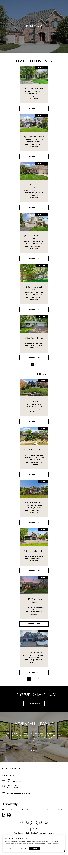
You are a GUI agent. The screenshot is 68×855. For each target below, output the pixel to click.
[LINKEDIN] (31, 823)
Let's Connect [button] (34, 750)
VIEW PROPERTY (34, 108)
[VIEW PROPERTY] (34, 107)
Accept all (34, 848)
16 (39, 679)
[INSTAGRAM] (27, 823)
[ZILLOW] (46, 823)
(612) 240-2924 (12, 787)
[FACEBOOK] (22, 823)
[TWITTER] (36, 823)
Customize (22, 848)
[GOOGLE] (41, 823)
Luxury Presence (47, 833)
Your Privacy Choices (34, 853)
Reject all (10, 848)
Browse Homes (34, 704)
